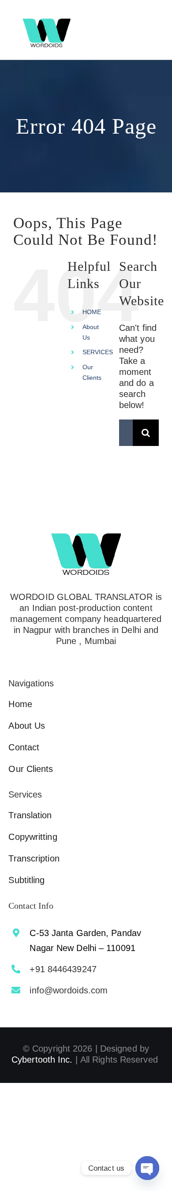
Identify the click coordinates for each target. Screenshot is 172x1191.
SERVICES (97, 352)
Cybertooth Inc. (42, 1059)
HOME (91, 311)
